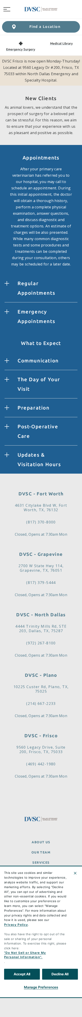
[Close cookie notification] (75, 873)
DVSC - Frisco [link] (41, 735)
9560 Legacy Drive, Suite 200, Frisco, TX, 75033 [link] (41, 749)
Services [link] (40, 862)
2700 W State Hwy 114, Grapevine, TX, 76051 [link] (41, 568)
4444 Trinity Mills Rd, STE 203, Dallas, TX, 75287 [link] (41, 628)
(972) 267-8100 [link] (41, 643)
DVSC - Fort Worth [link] (41, 493)
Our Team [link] (41, 852)
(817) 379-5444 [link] (41, 582)
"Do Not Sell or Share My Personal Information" (25, 955)
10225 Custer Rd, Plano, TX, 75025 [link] (41, 689)
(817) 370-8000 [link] (41, 522)
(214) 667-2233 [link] (41, 703)
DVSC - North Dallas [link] (41, 614)
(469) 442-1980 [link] (41, 764)
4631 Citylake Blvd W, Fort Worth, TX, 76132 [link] (41, 507)
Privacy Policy (16, 924)
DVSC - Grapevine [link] (41, 554)
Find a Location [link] (44, 26)
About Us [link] (41, 842)
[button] (6, 9)
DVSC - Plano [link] (41, 675)
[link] (41, 9)
